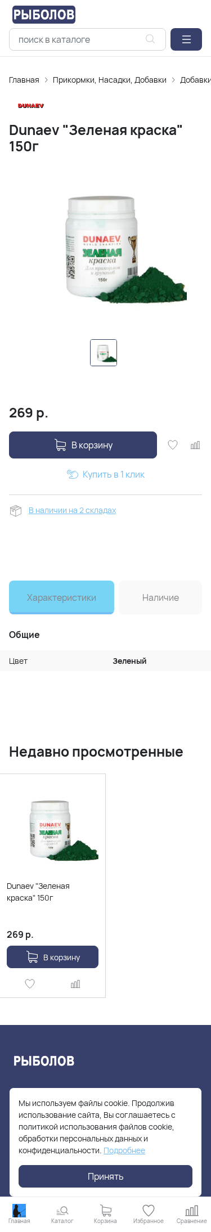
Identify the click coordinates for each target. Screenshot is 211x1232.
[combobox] (87, 39)
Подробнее (124, 1150)
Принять (106, 1176)
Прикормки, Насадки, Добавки (110, 79)
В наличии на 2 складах (72, 510)
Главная (24, 79)
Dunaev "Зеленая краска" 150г (38, 891)
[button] (186, 39)
